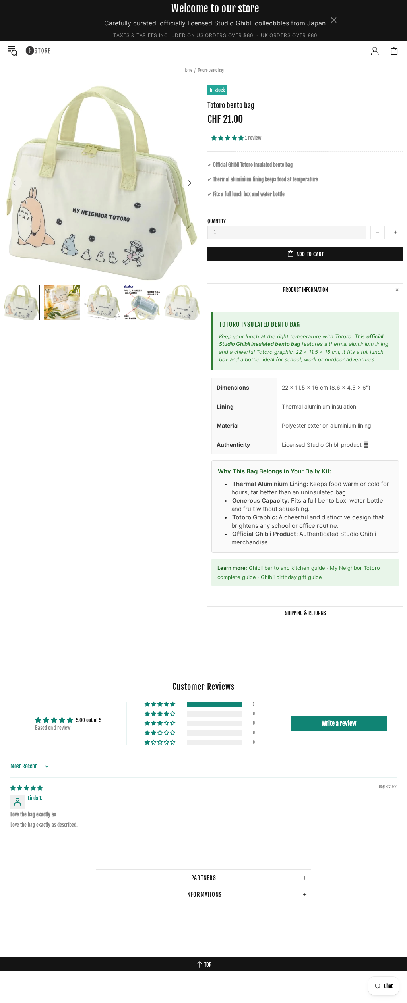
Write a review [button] (339, 723)
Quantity (216, 221)
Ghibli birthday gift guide (291, 577)
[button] (228, 138)
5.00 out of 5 (88, 720)
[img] (26, 788)
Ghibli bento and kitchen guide (287, 568)
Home (188, 70)
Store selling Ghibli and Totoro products (38, 50)
